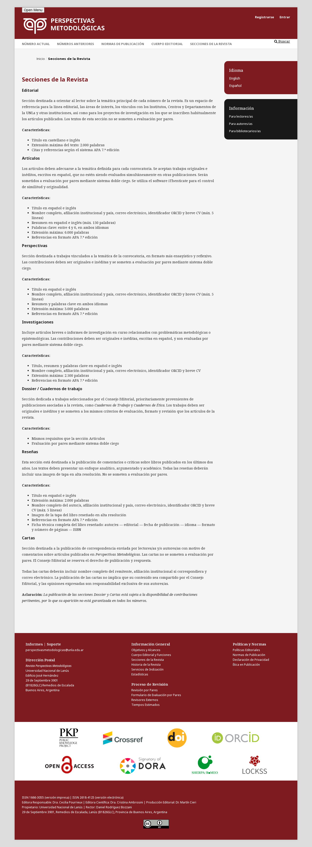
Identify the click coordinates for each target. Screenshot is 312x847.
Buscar (283, 41)
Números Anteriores (75, 44)
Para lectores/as (241, 116)
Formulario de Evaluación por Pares (156, 695)
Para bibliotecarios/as (245, 131)
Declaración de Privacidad (251, 660)
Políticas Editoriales (246, 650)
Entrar (285, 17)
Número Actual (36, 44)
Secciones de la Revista (211, 44)
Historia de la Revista (146, 665)
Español (235, 85)
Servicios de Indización (147, 669)
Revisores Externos (144, 700)
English (234, 78)
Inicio (41, 59)
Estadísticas (139, 674)
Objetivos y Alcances (145, 650)
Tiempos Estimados (145, 705)
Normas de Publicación (122, 44)
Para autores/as (241, 123)
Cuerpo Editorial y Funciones (151, 655)
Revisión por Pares (144, 690)
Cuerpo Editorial (167, 44)
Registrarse (264, 17)
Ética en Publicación (246, 665)
